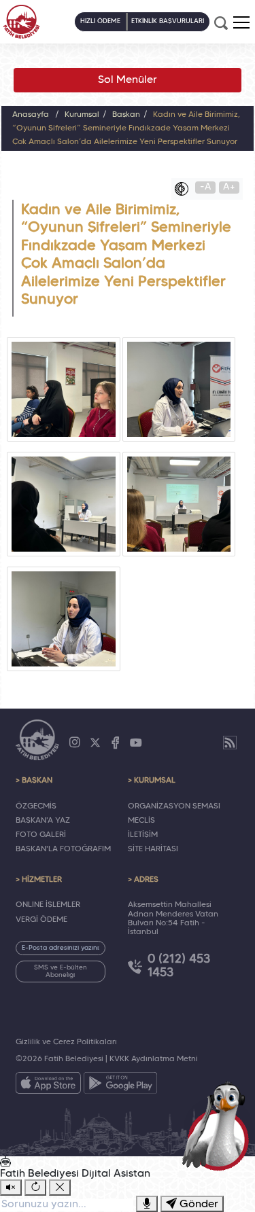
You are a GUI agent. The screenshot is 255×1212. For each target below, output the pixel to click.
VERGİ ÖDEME (41, 919)
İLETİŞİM (143, 835)
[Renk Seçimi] (185, 188)
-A (205, 187)
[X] (95, 742)
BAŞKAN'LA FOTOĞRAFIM (63, 849)
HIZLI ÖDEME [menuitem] (100, 21)
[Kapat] (60, 1187)
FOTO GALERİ (41, 835)
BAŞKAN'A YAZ (43, 820)
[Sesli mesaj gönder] (147, 1204)
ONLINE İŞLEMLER (48, 905)
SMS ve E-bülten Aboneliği (60, 971)
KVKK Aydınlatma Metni (153, 1059)
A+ (229, 187)
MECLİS (141, 820)
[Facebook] (115, 742)
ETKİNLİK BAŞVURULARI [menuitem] (167, 21)
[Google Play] (120, 1085)
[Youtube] (136, 742)
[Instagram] (75, 742)
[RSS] (230, 742)
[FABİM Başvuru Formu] (218, 1125)
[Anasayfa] (21, 21)
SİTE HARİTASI (153, 849)
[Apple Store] (48, 1085)
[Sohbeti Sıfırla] (35, 1187)
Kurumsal (82, 114)
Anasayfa (30, 114)
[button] (241, 22)
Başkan (126, 114)
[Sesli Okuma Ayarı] (11, 1187)
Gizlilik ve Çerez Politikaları (66, 1042)
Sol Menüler (127, 80)
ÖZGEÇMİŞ (36, 806)
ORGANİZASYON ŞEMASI (174, 806)
